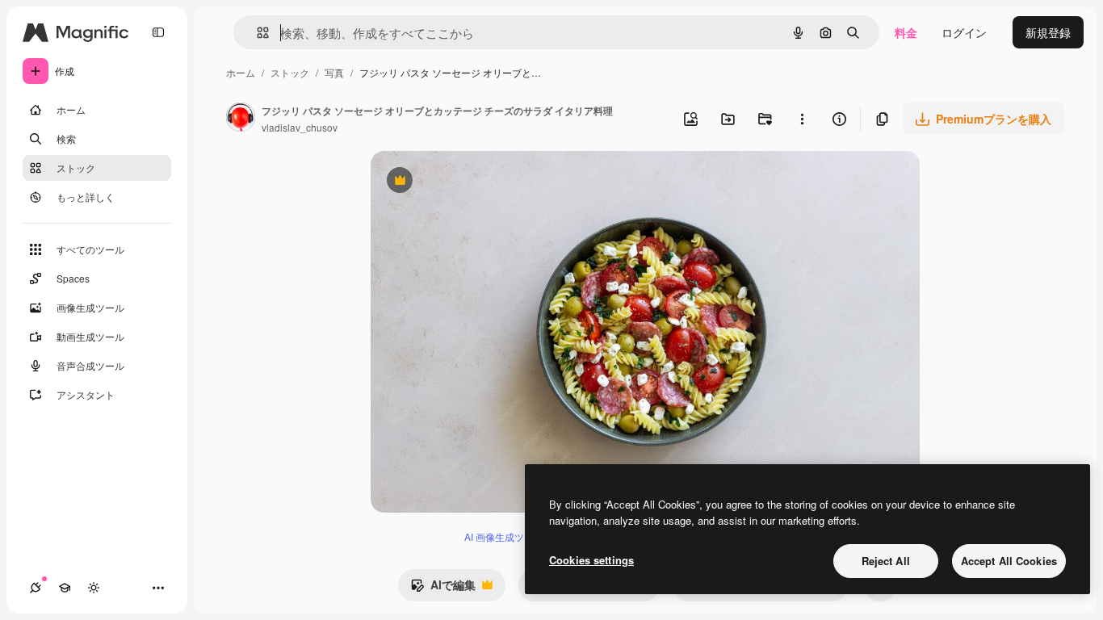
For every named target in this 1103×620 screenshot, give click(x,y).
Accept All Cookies (1009, 560)
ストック (290, 72)
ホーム (240, 72)
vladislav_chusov (300, 127)
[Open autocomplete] (256, 33)
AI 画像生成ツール (503, 536)
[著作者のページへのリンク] (240, 119)
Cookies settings (591, 560)
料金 (906, 32)
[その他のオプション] (802, 119)
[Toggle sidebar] (158, 32)
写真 (334, 72)
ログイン (964, 32)
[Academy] (65, 588)
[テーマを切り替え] (94, 588)
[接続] (35, 588)
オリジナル (481, 182)
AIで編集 (443, 588)
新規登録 (1048, 32)
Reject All (886, 560)
